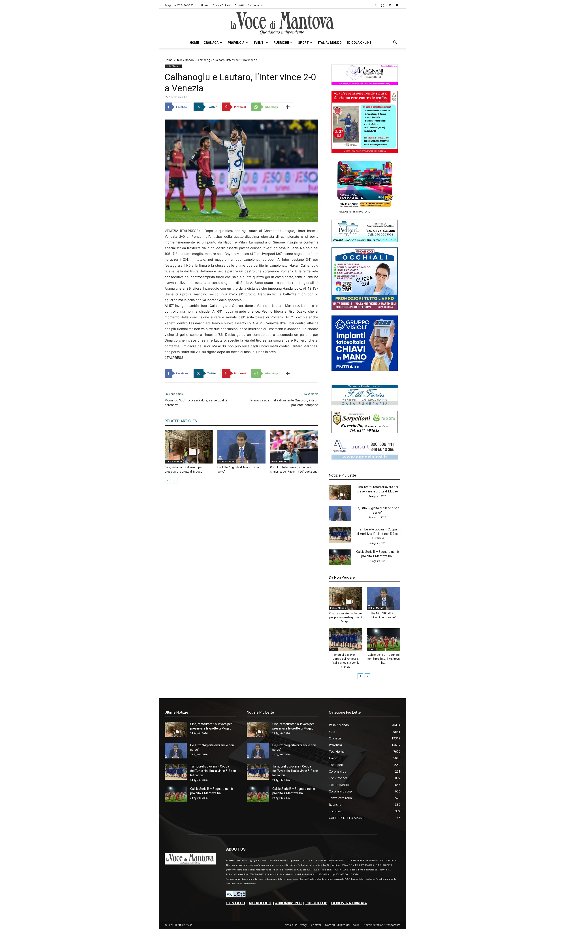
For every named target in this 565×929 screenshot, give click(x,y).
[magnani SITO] (364, 84)
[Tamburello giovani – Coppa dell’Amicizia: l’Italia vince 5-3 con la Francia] (340, 535)
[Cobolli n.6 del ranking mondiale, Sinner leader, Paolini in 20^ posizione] (294, 447)
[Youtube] (397, 5)
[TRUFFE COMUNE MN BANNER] (364, 152)
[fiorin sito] (364, 404)
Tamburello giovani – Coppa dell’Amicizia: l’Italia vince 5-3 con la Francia (377, 534)
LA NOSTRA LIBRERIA (349, 903)
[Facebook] (375, 5)
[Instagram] (382, 5)
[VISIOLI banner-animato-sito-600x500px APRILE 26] (364, 369)
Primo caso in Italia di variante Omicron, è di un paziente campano (284, 402)
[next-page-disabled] (174, 480)
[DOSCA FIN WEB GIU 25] (364, 309)
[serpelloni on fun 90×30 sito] (364, 432)
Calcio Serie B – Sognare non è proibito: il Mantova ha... (383, 658)
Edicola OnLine (221, 5)
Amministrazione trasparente (382, 925)
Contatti (239, 5)
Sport (303, 42)
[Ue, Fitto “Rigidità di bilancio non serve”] (241, 447)
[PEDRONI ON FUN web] (364, 241)
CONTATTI (235, 903)
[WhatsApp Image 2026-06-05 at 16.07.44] (364, 213)
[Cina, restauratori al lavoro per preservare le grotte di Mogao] (189, 447)
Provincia (236, 42)
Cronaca (211, 42)
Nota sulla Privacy (296, 925)
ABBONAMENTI (288, 903)
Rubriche (281, 42)
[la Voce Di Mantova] (282, 23)
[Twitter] (389, 5)
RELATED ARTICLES (181, 421)
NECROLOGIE (260, 903)
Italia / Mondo (330, 42)
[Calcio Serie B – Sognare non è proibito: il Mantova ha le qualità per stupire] (340, 557)
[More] (288, 107)
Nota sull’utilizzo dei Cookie (342, 925)
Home (204, 5)
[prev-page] (167, 480)
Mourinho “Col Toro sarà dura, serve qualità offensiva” (196, 402)
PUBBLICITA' (316, 903)
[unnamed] (364, 458)
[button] (395, 43)
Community (255, 5)
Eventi (259, 42)
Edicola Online (359, 42)
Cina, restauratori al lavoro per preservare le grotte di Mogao (345, 617)
